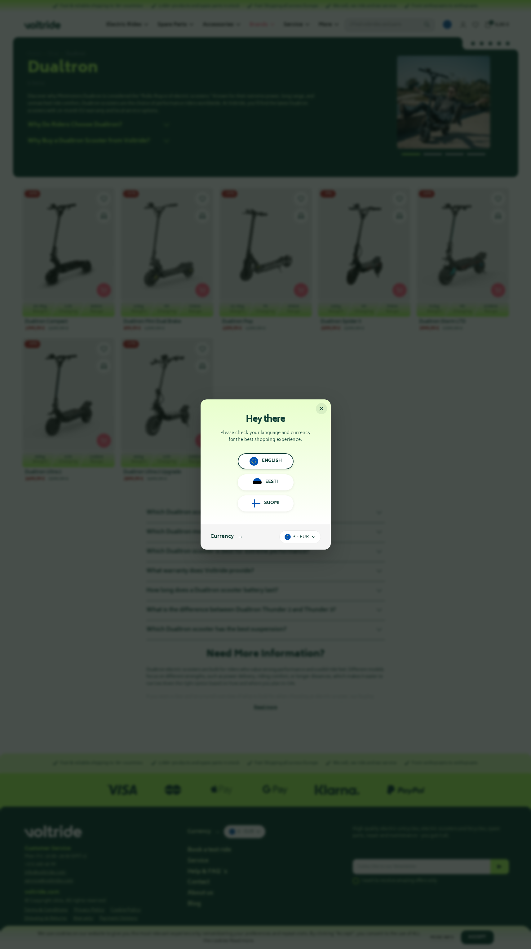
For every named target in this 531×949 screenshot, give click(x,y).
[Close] (321, 408)
